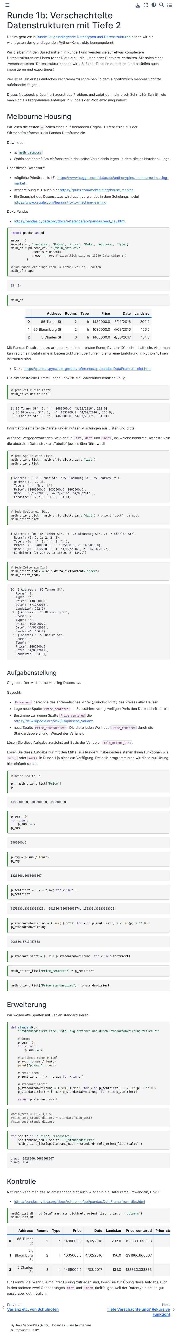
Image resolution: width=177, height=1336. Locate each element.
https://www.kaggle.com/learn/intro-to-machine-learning (60, 202)
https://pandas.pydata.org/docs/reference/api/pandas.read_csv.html (69, 221)
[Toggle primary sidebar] (7, 5)
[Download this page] (138, 5)
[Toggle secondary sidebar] (170, 5)
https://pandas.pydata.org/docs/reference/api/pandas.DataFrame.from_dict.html (79, 1201)
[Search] (162, 4)
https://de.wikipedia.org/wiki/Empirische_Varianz (53, 721)
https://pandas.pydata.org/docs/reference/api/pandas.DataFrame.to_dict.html (87, 368)
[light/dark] (154, 4)
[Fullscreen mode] (146, 5)
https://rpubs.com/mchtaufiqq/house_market (96, 190)
